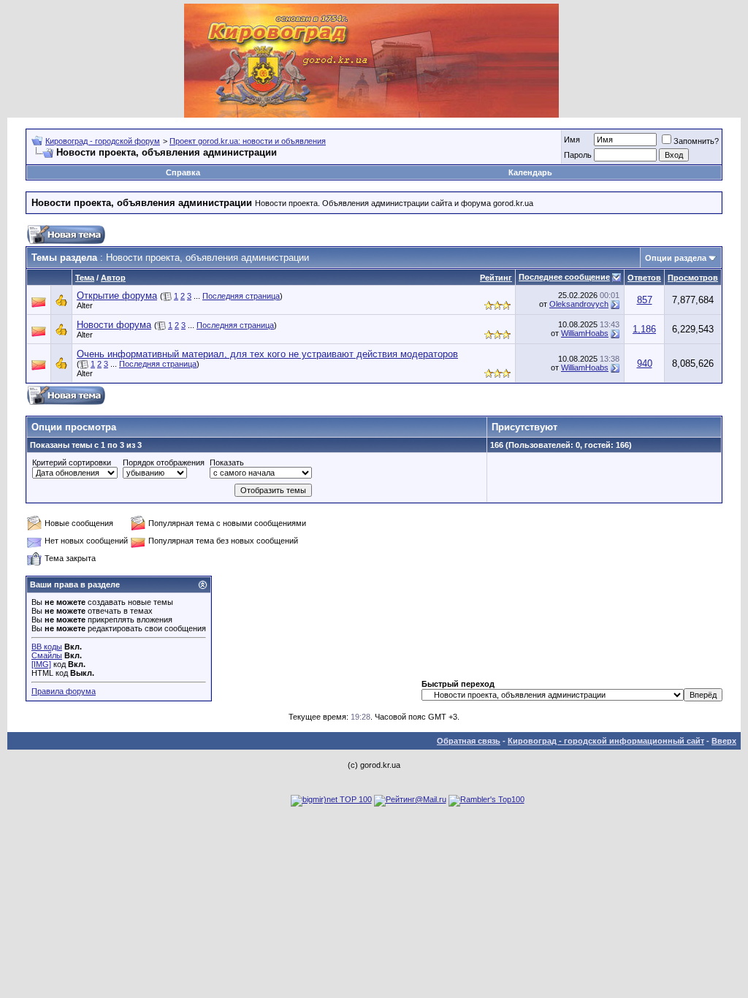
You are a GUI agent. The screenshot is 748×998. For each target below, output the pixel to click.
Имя (572, 139)
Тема (84, 277)
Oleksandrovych (578, 304)
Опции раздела (675, 258)
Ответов (644, 277)
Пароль (578, 155)
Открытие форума (117, 295)
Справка (183, 172)
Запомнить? (696, 141)
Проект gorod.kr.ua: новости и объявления (247, 141)
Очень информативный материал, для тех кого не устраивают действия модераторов (267, 353)
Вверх (723, 740)
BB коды (46, 646)
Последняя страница (241, 296)
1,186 (644, 329)
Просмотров (693, 277)
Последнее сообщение (564, 277)
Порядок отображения (164, 462)
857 (644, 299)
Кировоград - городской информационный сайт (606, 740)
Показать (227, 462)
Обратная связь (468, 740)
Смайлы (46, 655)
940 (644, 363)
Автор (113, 277)
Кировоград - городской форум (102, 141)
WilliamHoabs (584, 333)
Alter (85, 305)
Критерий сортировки (71, 462)
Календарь (530, 172)
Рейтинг (496, 277)
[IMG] (41, 664)
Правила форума (63, 691)
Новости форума (114, 324)
